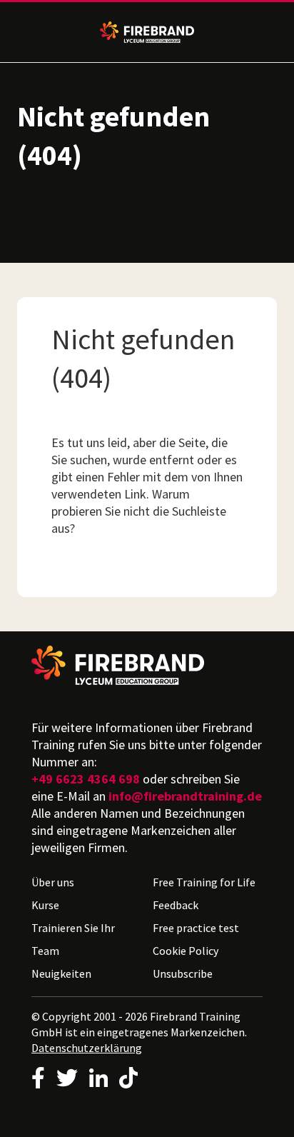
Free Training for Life (204, 882)
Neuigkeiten (61, 973)
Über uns (52, 882)
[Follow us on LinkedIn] (98, 1077)
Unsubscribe (183, 973)
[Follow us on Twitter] (67, 1077)
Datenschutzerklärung (86, 1048)
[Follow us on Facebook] (38, 1077)
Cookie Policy (185, 950)
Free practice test (196, 928)
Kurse (45, 905)
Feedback (175, 905)
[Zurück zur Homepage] (147, 665)
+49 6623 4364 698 (85, 779)
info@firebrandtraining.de (185, 796)
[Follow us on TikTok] (128, 1077)
